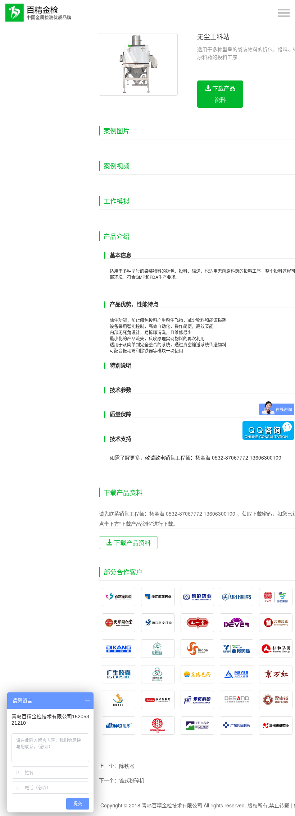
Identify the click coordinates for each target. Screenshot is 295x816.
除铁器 (126, 765)
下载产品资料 (223, 94)
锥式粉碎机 (131, 780)
